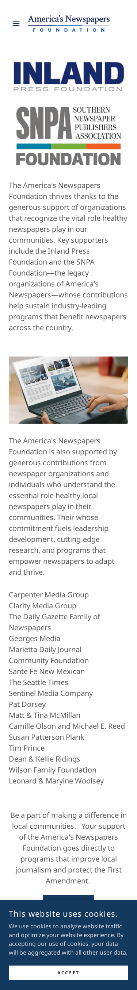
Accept (68, 973)
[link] (69, 23)
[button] (18, 23)
